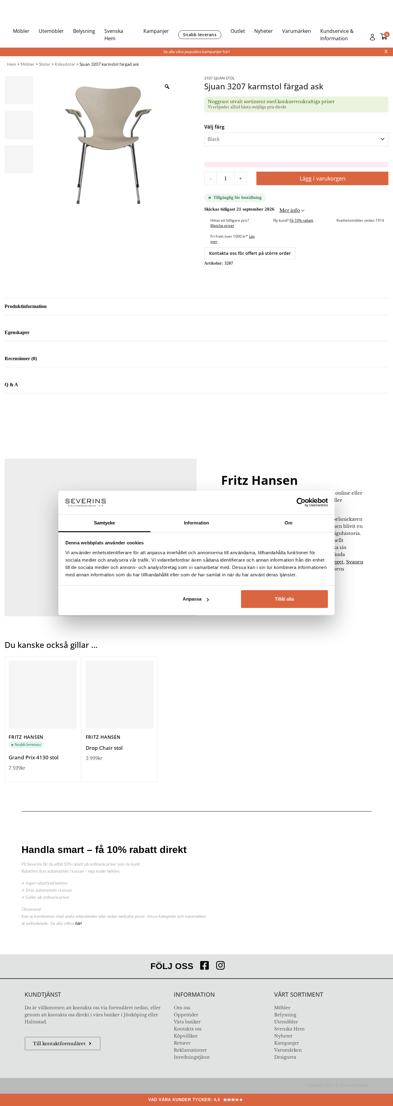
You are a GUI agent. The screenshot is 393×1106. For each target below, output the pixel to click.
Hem (11, 64)
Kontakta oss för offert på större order (250, 253)
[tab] (196, 306)
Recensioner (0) (21, 358)
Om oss (182, 1008)
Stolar (44, 64)
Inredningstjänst (192, 1057)
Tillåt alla (284, 599)
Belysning (84, 31)
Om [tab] (288, 522)
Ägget (337, 562)
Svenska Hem (113, 35)
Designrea (285, 1057)
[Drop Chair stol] (120, 694)
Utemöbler (51, 31)
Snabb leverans (199, 34)
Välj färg (214, 126)
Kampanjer (156, 31)
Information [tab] (196, 522)
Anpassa (192, 599)
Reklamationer (190, 1050)
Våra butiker (187, 1022)
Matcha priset (222, 225)
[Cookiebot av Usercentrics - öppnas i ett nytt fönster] (301, 502)
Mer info (289, 210)
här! (78, 923)
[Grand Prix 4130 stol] (43, 694)
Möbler (21, 31)
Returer (182, 1043)
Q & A (11, 384)
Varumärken (296, 31)
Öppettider (186, 1015)
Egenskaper (17, 332)
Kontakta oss (187, 1029)
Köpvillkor (186, 1036)
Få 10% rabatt (301, 220)
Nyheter (263, 31)
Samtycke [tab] (104, 522)
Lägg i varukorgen (322, 178)
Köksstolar (65, 64)
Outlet (238, 31)
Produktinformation (26, 306)
